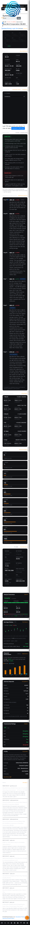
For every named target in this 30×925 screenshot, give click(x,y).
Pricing (9, 28)
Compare (24, 89)
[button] (3, 8)
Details (25, 723)
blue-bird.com (7, 776)
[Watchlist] (11, 922)
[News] (24, 922)
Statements (24, 653)
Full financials (23, 547)
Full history (24, 622)
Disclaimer (18, 916)
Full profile (24, 751)
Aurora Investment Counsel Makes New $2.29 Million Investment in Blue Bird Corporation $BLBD (14, 823)
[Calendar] (27, 922)
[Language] (2, 23)
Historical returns (22, 195)
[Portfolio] (14, 922)
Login (13, 28)
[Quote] (5, 922)
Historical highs (23, 449)
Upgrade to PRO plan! (18, 128)
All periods (24, 393)
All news (25, 782)
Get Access (19, 28)
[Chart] (8, 922)
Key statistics (23, 51)
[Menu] (2, 25)
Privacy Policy (11, 918)
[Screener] (20, 922)
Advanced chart (16, 89)
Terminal (4, 28)
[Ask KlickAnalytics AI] (27, 918)
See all (25, 594)
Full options (24, 681)
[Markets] (2, 922)
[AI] (17, 922)
